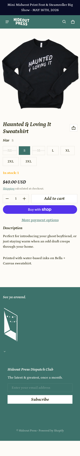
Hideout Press (28, 430)
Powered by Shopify (51, 430)
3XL (28, 161)
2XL (11, 161)
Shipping (8, 188)
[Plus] (24, 198)
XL (67, 151)
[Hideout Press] (21, 21)
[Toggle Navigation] (7, 22)
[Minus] (7, 198)
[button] (64, 22)
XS (10, 151)
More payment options (40, 220)
